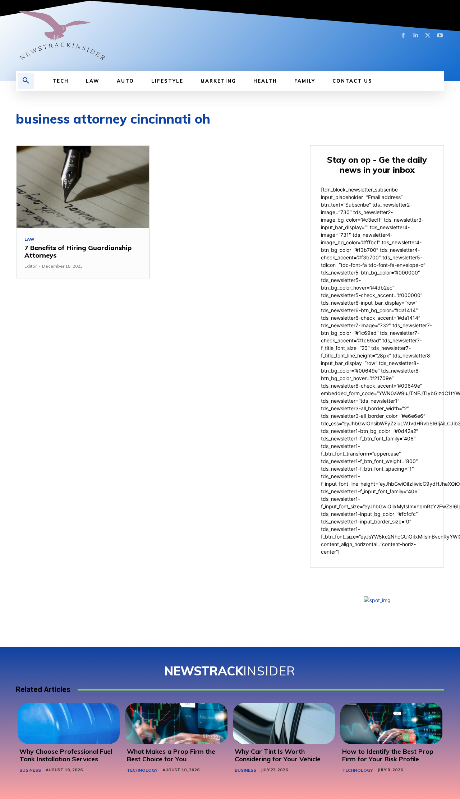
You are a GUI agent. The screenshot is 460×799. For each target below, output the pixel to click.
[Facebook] (403, 35)
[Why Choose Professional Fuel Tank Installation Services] (69, 723)
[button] (26, 81)
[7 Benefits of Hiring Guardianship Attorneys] (83, 187)
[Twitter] (427, 35)
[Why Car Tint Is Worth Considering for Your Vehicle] (284, 723)
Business (30, 770)
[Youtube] (440, 35)
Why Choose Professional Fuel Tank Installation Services (65, 755)
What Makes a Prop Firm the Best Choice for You (171, 755)
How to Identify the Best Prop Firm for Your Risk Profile (387, 755)
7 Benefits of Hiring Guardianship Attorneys (78, 252)
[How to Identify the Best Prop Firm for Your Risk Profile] (391, 723)
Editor (30, 266)
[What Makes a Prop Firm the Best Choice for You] (176, 723)
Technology (142, 770)
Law (29, 239)
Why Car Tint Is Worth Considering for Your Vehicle (278, 755)
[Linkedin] (415, 35)
